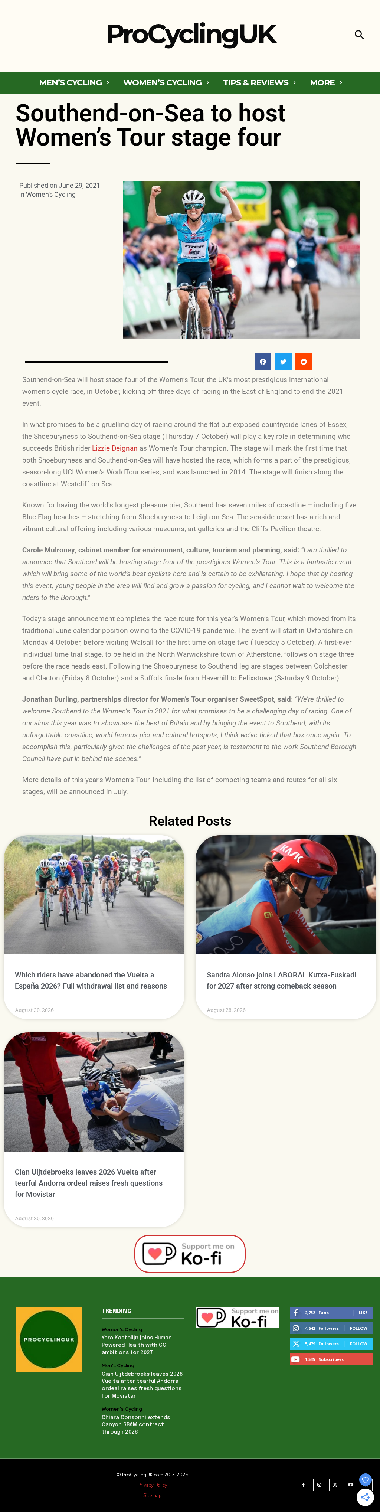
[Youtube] (351, 1485)
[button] (359, 35)
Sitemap (152, 1495)
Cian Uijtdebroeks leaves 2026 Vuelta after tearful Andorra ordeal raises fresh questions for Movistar (89, 1183)
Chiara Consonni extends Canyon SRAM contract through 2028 (136, 1425)
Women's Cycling (51, 194)
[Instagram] (319, 1485)
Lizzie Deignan (115, 448)
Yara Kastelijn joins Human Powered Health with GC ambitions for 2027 (137, 1345)
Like (363, 1312)
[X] (335, 1485)
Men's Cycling (118, 1366)
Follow (358, 1328)
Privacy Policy (152, 1485)
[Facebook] (304, 1485)
